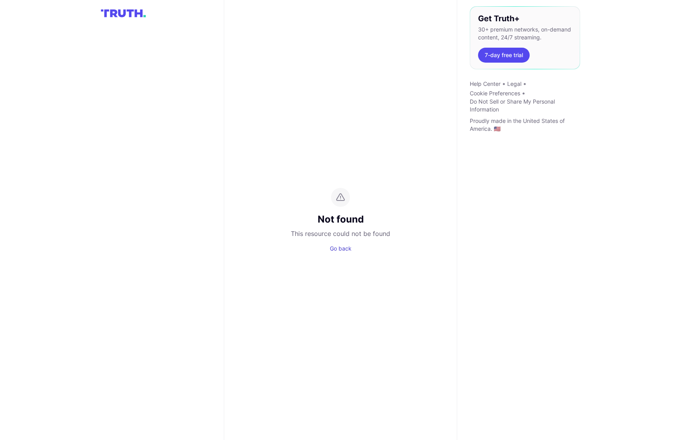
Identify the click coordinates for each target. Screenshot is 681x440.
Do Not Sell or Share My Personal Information (512, 105)
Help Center (485, 83)
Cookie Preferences (495, 93)
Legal (514, 83)
